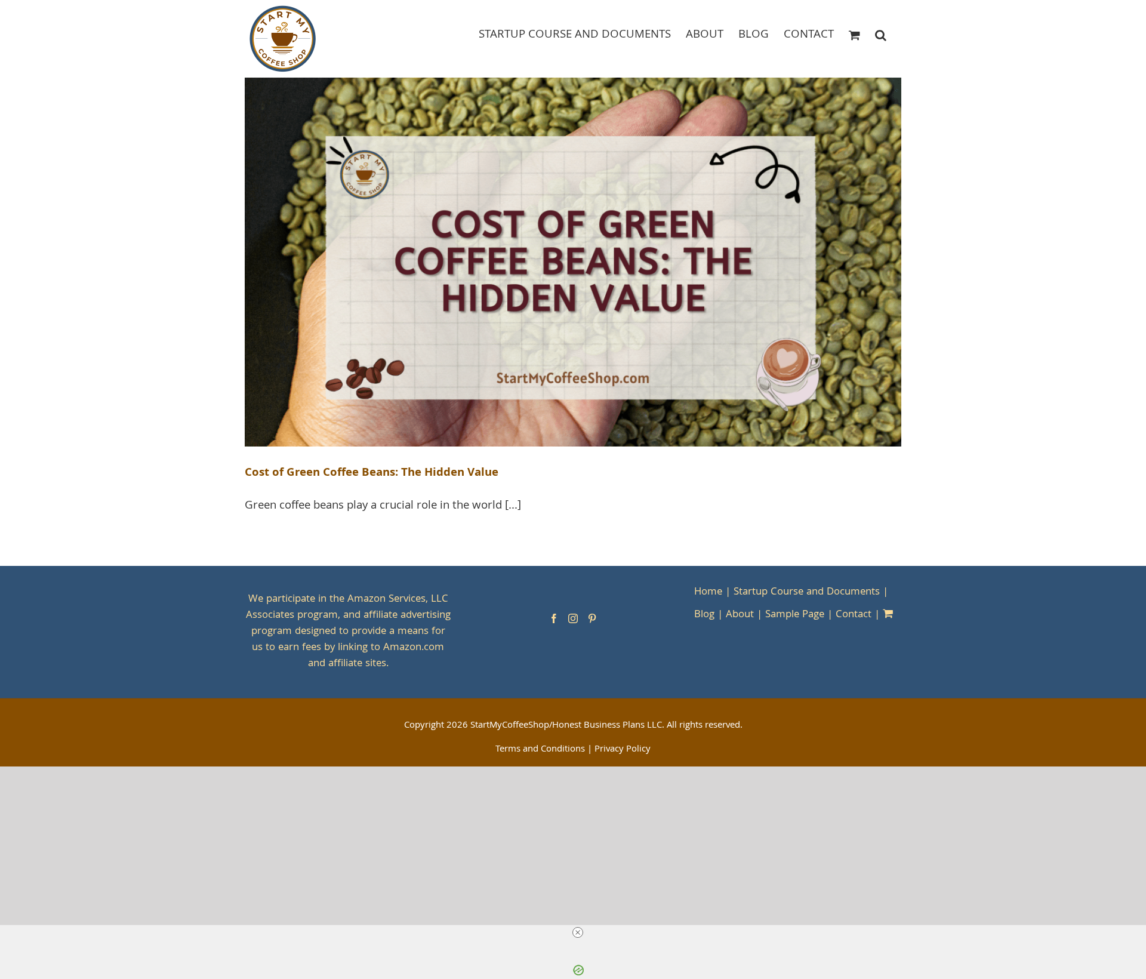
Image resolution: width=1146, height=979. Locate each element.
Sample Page (794, 615)
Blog (704, 615)
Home (708, 592)
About (740, 615)
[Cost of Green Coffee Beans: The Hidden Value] (573, 262)
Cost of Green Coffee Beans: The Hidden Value (371, 473)
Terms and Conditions (540, 750)
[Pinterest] (592, 618)
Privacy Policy (622, 750)
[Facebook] (554, 618)
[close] (577, 932)
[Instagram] (573, 618)
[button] (880, 34)
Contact (853, 615)
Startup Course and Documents (807, 592)
